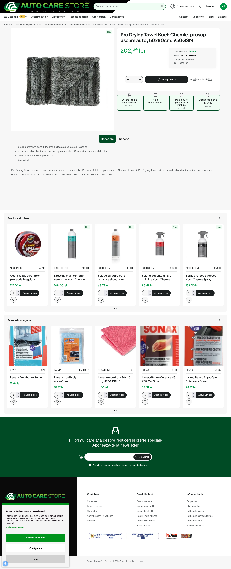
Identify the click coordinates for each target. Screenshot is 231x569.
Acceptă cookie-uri (35, 537)
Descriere (107, 139)
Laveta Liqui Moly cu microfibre (67, 379)
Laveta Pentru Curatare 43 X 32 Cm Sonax (158, 379)
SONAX (13, 370)
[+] (140, 79)
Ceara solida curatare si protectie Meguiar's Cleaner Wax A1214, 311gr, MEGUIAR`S (26, 277)
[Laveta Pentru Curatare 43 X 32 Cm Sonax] (159, 346)
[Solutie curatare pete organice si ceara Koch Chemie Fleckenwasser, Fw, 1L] (115, 244)
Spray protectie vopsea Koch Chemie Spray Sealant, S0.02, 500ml (201, 277)
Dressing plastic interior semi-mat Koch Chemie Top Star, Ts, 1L (69, 277)
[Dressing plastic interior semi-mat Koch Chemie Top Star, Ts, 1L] (71, 244)
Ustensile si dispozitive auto (27, 24)
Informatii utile (195, 494)
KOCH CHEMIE (188, 55)
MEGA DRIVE (104, 370)
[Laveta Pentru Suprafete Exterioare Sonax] (203, 346)
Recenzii (124, 139)
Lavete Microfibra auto (55, 24)
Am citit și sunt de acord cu (119, 465)
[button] (166, 79)
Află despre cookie (15, 527)
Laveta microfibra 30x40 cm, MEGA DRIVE (114, 379)
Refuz (36, 559)
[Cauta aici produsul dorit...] (162, 6)
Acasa (7, 24)
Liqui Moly (59, 370)
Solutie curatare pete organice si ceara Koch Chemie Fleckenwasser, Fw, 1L (113, 277)
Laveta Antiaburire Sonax (26, 377)
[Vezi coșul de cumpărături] (223, 6)
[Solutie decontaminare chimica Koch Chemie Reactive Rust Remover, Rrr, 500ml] (159, 244)
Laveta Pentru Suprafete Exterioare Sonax (201, 379)
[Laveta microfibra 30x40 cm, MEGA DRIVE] (115, 346)
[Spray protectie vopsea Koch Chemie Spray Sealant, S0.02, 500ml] (203, 244)
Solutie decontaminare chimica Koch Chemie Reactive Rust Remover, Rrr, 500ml (157, 277)
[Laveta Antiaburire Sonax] (27, 346)
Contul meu (93, 494)
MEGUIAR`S (16, 268)
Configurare (35, 548)
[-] (128, 79)
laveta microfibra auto (79, 24)
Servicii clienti (145, 494)
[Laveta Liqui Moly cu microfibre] (71, 346)
